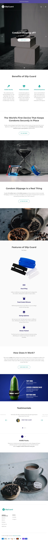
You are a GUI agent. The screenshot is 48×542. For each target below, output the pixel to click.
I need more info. (24, 367)
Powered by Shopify (16, 535)
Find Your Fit (4, 524)
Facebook (14, 517)
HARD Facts (4, 526)
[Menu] (44, 6)
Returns (3, 520)
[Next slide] (46, 36)
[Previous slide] (2, 36)
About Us (3, 517)
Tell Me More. (24, 133)
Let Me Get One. (24, 201)
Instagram (14, 519)
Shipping (3, 522)
